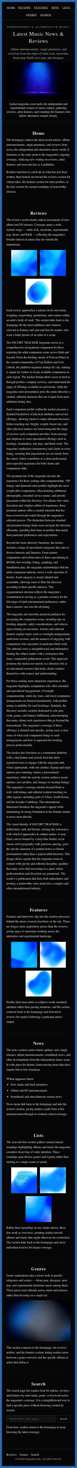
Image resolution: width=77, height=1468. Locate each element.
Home (11, 7)
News (55, 7)
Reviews (24, 7)
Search (45, 14)
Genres (31, 14)
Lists (66, 7)
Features (41, 7)
